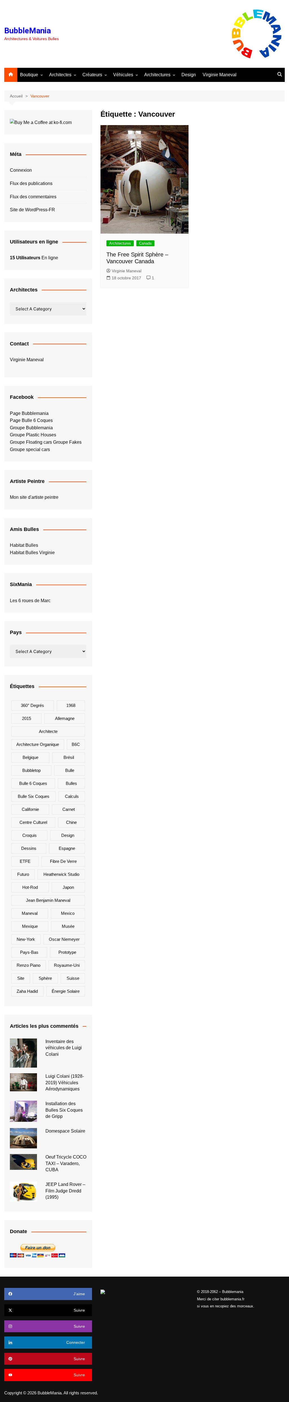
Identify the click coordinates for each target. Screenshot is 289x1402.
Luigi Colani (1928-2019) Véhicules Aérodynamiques (64, 1082)
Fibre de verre (63, 861)
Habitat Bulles (24, 545)
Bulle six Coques (33, 796)
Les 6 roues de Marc (30, 600)
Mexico (68, 913)
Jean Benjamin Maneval (48, 900)
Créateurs (92, 74)
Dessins (28, 848)
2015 (26, 718)
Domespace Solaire (65, 1131)
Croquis (29, 835)
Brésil (69, 757)
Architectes (60, 74)
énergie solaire (66, 991)
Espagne (67, 848)
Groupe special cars (30, 449)
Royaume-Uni (67, 965)
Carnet (68, 809)
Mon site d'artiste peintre (34, 497)
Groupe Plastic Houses (33, 434)
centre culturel (33, 822)
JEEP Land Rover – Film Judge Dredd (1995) (65, 1190)
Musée (68, 926)
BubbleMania (27, 30)
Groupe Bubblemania (31, 427)
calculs (72, 796)
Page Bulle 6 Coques (31, 420)
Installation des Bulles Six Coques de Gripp (64, 1110)
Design (188, 74)
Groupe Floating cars (31, 442)
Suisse (73, 978)
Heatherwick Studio (61, 874)
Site (20, 978)
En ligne (34, 257)
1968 (70, 705)
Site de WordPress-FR (32, 209)
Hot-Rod (30, 887)
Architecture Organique (37, 744)
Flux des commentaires (33, 196)
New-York (26, 939)
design (67, 835)
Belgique (30, 757)
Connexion (21, 170)
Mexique (30, 926)
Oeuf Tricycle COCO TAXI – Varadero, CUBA (65, 1163)
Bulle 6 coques (33, 783)
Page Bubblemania (29, 413)
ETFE (25, 861)
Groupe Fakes (67, 442)
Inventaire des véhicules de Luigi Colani (63, 1048)
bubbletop (31, 770)
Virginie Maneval (220, 74)
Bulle (69, 770)
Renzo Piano (28, 965)
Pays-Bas (29, 952)
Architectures (157, 74)
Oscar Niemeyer (64, 939)
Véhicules (123, 74)
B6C (76, 744)
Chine (71, 822)
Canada (145, 243)
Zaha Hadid (27, 991)
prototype (67, 952)
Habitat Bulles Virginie (32, 552)
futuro (23, 874)
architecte (48, 731)
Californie (30, 809)
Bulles (71, 783)
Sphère (45, 978)
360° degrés (32, 705)
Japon (68, 887)
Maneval (30, 913)
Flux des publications (31, 183)
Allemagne (65, 718)
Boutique (29, 74)
